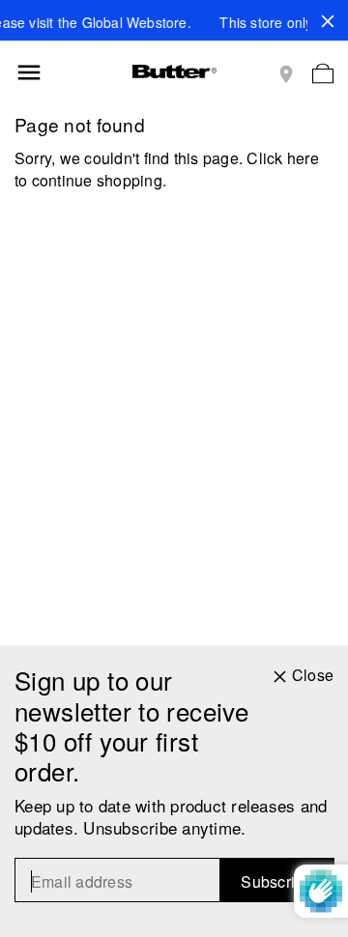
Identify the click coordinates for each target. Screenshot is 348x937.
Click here (282, 158)
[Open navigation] (29, 72)
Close (313, 675)
